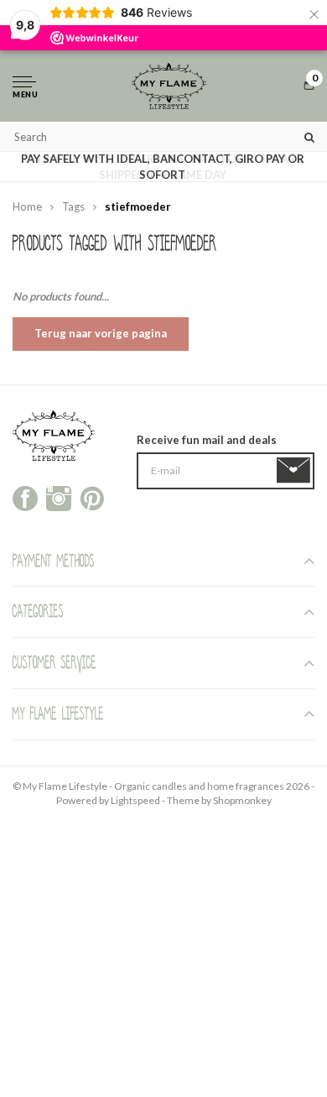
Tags (73, 206)
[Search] (309, 136)
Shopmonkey (242, 800)
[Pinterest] (92, 497)
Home (27, 206)
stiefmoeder (138, 206)
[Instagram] (58, 497)
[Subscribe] (296, 471)
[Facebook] (25, 497)
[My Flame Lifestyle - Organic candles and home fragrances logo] (169, 86)
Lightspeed (135, 800)
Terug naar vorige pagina (100, 333)
